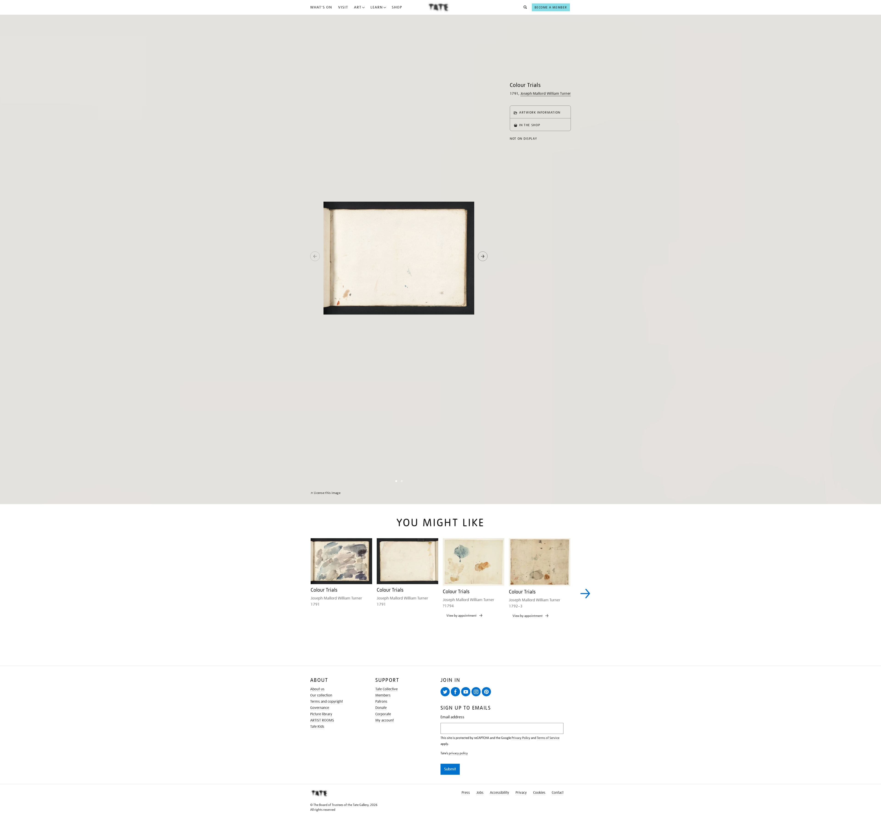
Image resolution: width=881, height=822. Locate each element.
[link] (325, 811)
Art (358, 7)
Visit (343, 7)
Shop (397, 7)
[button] (524, 7)
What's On (321, 7)
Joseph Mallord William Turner (545, 93)
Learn (377, 7)
